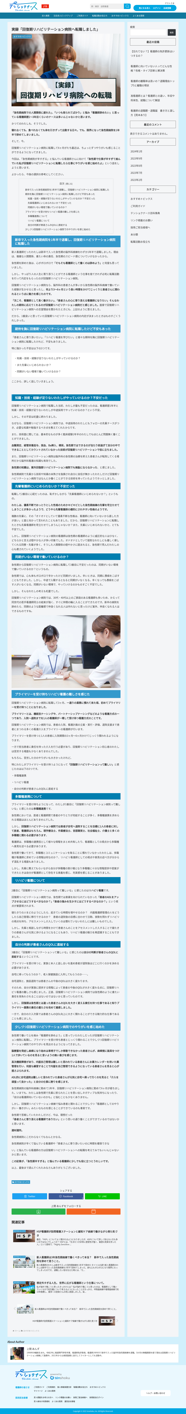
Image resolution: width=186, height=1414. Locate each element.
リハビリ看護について (39, 220)
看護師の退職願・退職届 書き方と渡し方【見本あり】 (153, 113)
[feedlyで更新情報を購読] (38, 1211)
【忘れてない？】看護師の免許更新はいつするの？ (153, 53)
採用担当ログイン (96, 1397)
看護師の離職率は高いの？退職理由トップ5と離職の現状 (153, 83)
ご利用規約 (50, 1387)
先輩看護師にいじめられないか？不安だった (49, 202)
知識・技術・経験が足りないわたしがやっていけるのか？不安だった (61, 198)
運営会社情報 (69, 1401)
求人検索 (45, 15)
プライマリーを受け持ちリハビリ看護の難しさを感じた (52, 211)
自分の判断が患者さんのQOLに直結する (47, 224)
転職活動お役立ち (99, 15)
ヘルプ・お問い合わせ (155, 1393)
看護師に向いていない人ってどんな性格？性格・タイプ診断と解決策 (151, 68)
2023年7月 (136, 172)
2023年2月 (136, 180)
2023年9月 (136, 158)
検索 (132, 27)
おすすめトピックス (120, 15)
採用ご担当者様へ (140, 227)
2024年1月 (136, 151)
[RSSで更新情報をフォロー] (94, 1211)
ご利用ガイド (82, 15)
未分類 (134, 234)
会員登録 (167, 8)
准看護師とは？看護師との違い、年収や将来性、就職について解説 (153, 98)
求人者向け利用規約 (42, 1401)
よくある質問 (138, 15)
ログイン (157, 8)
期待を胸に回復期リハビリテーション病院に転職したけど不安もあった (60, 194)
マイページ (38, 1390)
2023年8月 (136, 165)
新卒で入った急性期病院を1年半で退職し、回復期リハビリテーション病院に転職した (67, 189)
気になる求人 (144, 8)
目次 (62, 183)
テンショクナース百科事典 (145, 213)
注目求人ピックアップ (63, 15)
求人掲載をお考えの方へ (43, 1397)
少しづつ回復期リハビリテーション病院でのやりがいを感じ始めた (57, 229)
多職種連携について (37, 216)
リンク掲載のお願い (142, 220)
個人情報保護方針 (64, 1387)
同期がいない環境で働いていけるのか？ (47, 207)
